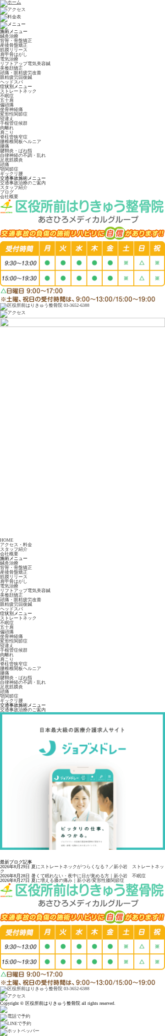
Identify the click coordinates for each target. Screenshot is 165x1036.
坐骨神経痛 (11, 109)
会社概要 (9, 196)
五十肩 (7, 100)
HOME (6, 540)
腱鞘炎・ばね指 (16, 150)
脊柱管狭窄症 (14, 136)
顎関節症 (9, 169)
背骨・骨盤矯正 (16, 40)
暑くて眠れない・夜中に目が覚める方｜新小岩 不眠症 (88, 875)
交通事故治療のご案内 (23, 182)
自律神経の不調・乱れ (23, 155)
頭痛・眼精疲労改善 (20, 72)
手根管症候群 (14, 123)
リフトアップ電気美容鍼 (25, 63)
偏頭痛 (7, 104)
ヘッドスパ (11, 81)
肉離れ (7, 127)
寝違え (7, 118)
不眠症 (7, 95)
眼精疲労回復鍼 (16, 77)
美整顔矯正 (11, 68)
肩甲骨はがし (14, 54)
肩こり (7, 132)
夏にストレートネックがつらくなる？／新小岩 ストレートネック (82, 869)
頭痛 (4, 164)
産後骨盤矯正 (14, 45)
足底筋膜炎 (11, 159)
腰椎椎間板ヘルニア (20, 141)
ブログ (7, 191)
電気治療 (9, 58)
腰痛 (4, 146)
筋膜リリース (14, 49)
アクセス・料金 (16, 544)
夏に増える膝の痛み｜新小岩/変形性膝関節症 (77, 880)
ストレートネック (18, 91)
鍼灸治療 (9, 36)
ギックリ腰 (11, 173)
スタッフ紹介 (14, 187)
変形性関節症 (14, 113)
